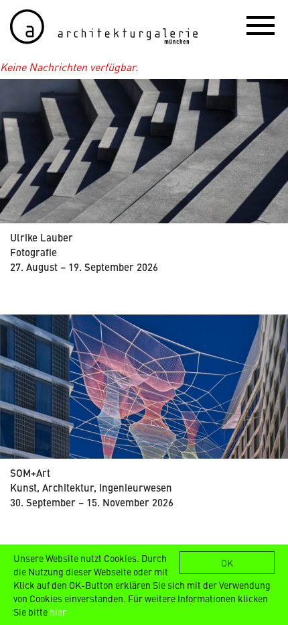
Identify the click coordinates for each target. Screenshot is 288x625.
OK (227, 562)
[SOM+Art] (144, 387)
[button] (260, 24)
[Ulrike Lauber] (144, 151)
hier (58, 611)
